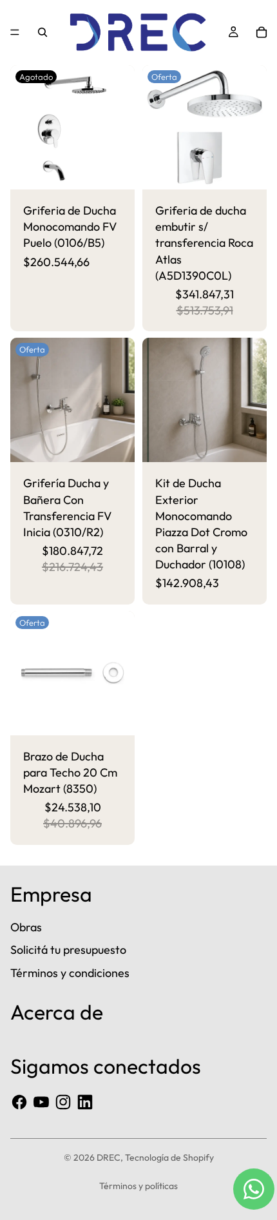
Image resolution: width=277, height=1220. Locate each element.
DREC (108, 1157)
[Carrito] (261, 32)
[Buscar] (42, 32)
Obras (26, 927)
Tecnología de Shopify (169, 1157)
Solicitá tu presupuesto (68, 949)
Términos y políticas (138, 1186)
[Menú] (15, 32)
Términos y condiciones (69, 972)
